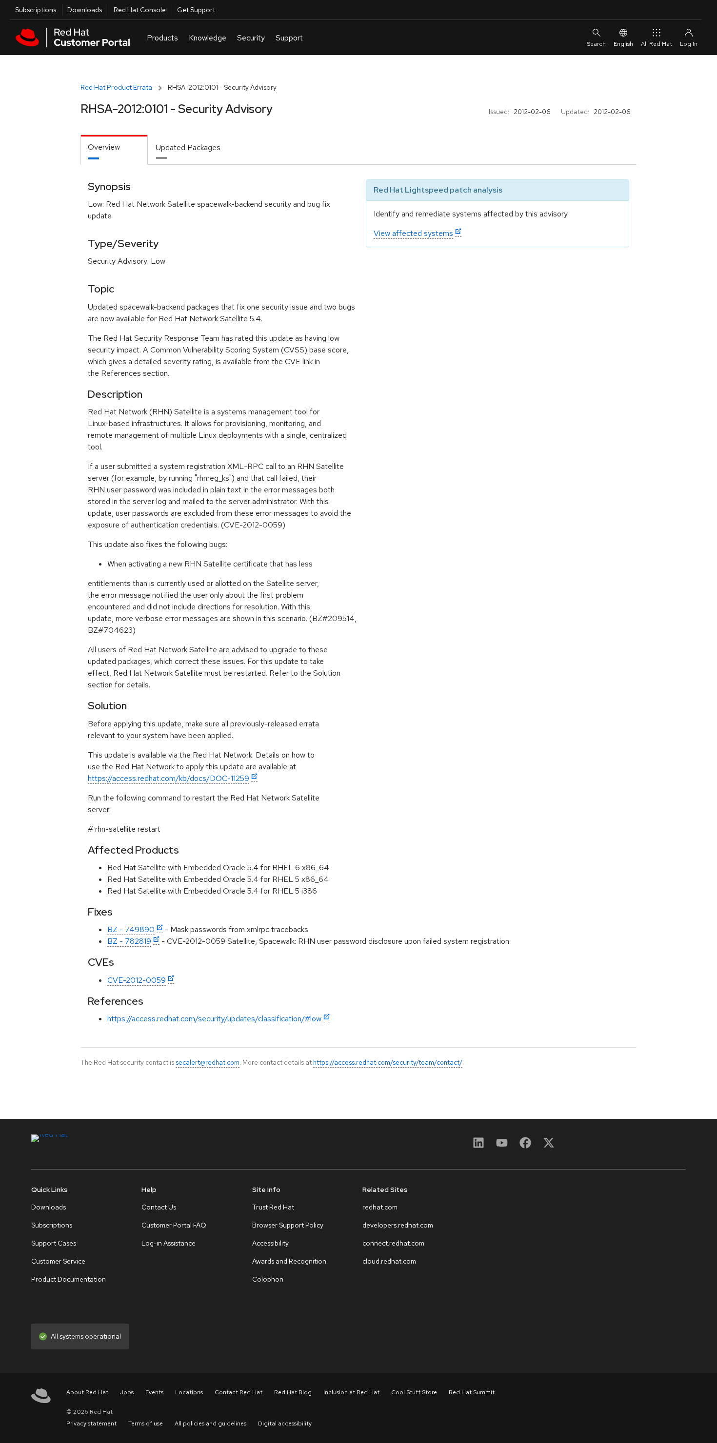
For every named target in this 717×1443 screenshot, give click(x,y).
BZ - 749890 (131, 929)
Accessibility (270, 1243)
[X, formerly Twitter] (549, 1146)
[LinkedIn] (478, 1146)
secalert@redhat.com (207, 1062)
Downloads (84, 9)
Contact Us (158, 1207)
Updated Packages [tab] (188, 147)
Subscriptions (35, 9)
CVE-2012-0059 (136, 980)
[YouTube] (502, 1146)
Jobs (127, 1392)
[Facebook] (525, 1146)
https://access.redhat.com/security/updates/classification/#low (214, 1019)
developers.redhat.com (397, 1225)
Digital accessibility (285, 1423)
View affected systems (413, 233)
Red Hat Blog (293, 1392)
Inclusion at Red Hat (351, 1392)
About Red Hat (87, 1392)
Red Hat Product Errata (116, 87)
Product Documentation (68, 1279)
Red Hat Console (140, 9)
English (623, 44)
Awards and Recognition (289, 1261)
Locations (189, 1392)
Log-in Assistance (168, 1243)
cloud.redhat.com (389, 1261)
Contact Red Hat (238, 1392)
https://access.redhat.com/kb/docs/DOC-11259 (168, 778)
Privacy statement (91, 1423)
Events (154, 1392)
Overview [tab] (104, 147)
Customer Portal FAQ (173, 1225)
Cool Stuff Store (414, 1392)
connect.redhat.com (393, 1243)
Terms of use (145, 1423)
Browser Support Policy (287, 1225)
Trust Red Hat (273, 1207)
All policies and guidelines (210, 1423)
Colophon (267, 1279)
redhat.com (380, 1207)
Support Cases (53, 1243)
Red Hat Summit (472, 1392)
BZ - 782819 (129, 941)
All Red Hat (656, 44)
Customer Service (58, 1261)
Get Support (196, 9)
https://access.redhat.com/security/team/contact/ (387, 1062)
